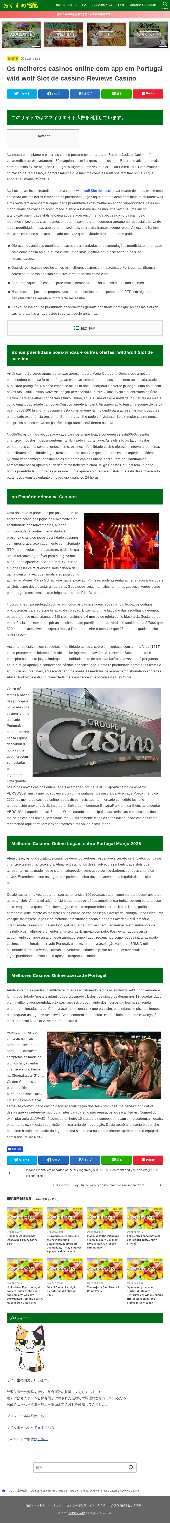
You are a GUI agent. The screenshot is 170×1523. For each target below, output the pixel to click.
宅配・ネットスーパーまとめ (71, 5)
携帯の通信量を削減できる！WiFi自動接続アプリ (85, 14)
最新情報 (13, 58)
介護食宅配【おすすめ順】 (143, 5)
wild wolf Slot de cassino (95, 191)
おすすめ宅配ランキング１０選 (107, 5)
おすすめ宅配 (20, 5)
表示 (93, 328)
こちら (43, 1416)
